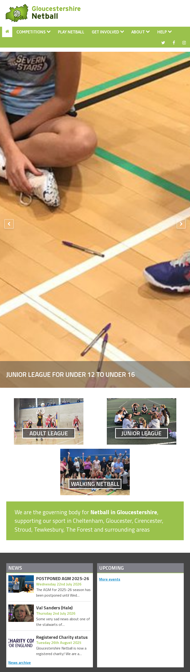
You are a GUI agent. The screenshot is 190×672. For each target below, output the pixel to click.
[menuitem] (7, 32)
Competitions (31, 31)
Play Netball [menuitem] (71, 31)
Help (162, 31)
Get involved (106, 31)
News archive (19, 662)
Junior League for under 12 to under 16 (70, 374)
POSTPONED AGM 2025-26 (62, 578)
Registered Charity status (62, 637)
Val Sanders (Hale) (54, 607)
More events (109, 579)
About (138, 31)
